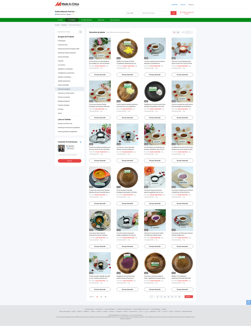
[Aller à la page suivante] (191, 32)
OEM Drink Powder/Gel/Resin (67, 53)
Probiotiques (62, 41)
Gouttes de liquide (63, 57)
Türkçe (171, 311)
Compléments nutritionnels (66, 73)
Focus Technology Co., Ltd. (124, 315)
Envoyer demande (100, 74)
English (73, 311)
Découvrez (101, 20)
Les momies (61, 65)
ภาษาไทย (164, 311)
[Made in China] (67, 4)
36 (101, 297)
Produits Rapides (155, 309)
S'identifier (174, 4)
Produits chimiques (64, 105)
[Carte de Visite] (80, 142)
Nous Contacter (115, 20)
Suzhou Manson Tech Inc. (65, 12)
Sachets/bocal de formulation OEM (68, 49)
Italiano (126, 311)
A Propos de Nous (86, 20)
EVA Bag (60, 109)
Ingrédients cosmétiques (65, 69)
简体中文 (79, 311)
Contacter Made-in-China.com (141, 309)
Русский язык (133, 311)
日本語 (93, 311)
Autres (60, 113)
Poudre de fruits (63, 45)
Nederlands (153, 311)
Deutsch (112, 311)
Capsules (60, 61)
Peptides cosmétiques (64, 77)
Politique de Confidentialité (124, 309)
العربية (146, 311)
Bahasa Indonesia (187, 311)
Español (105, 311)
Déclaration (99, 309)
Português (118, 311)
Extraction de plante (64, 89)
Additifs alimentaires (64, 81)
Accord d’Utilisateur (109, 309)
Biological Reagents (64, 101)
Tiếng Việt (177, 311)
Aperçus (164, 309)
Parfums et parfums (64, 97)
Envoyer (69, 161)
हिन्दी (159, 311)
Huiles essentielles (63, 85)
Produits (72, 20)
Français (99, 311)
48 (105, 297)
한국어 (141, 311)
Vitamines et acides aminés (66, 93)
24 (97, 297)
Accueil (60, 20)
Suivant (188, 297)
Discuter (71, 148)
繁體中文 (86, 311)
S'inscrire (183, 4)
